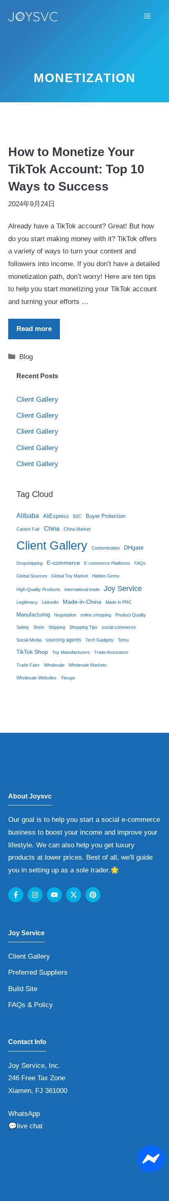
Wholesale (54, 665)
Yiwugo (68, 677)
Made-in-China (82, 602)
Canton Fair (28, 529)
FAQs (140, 563)
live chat (30, 1126)
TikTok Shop (32, 652)
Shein (38, 627)
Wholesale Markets (88, 665)
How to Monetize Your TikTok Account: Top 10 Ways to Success (76, 169)
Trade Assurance (111, 652)
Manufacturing (33, 615)
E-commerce (63, 563)
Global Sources (31, 575)
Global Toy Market (69, 575)
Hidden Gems (105, 575)
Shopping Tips (83, 627)
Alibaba (27, 515)
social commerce (119, 627)
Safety (22, 627)
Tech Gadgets (99, 639)
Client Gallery (37, 399)
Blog (26, 357)
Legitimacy (27, 602)
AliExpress (56, 516)
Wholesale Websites (36, 677)
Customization (105, 547)
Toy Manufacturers (71, 652)
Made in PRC (118, 602)
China (51, 528)
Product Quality (130, 614)
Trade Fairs (28, 665)
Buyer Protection (106, 516)
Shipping (56, 627)
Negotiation (65, 614)
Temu (123, 639)
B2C (77, 516)
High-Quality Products (38, 589)
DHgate (134, 548)
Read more (34, 329)
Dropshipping (29, 563)
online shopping (95, 614)
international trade (82, 589)
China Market (77, 529)
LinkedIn (50, 602)
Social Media (28, 639)
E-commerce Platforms (107, 563)
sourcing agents (63, 640)
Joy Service (123, 588)
